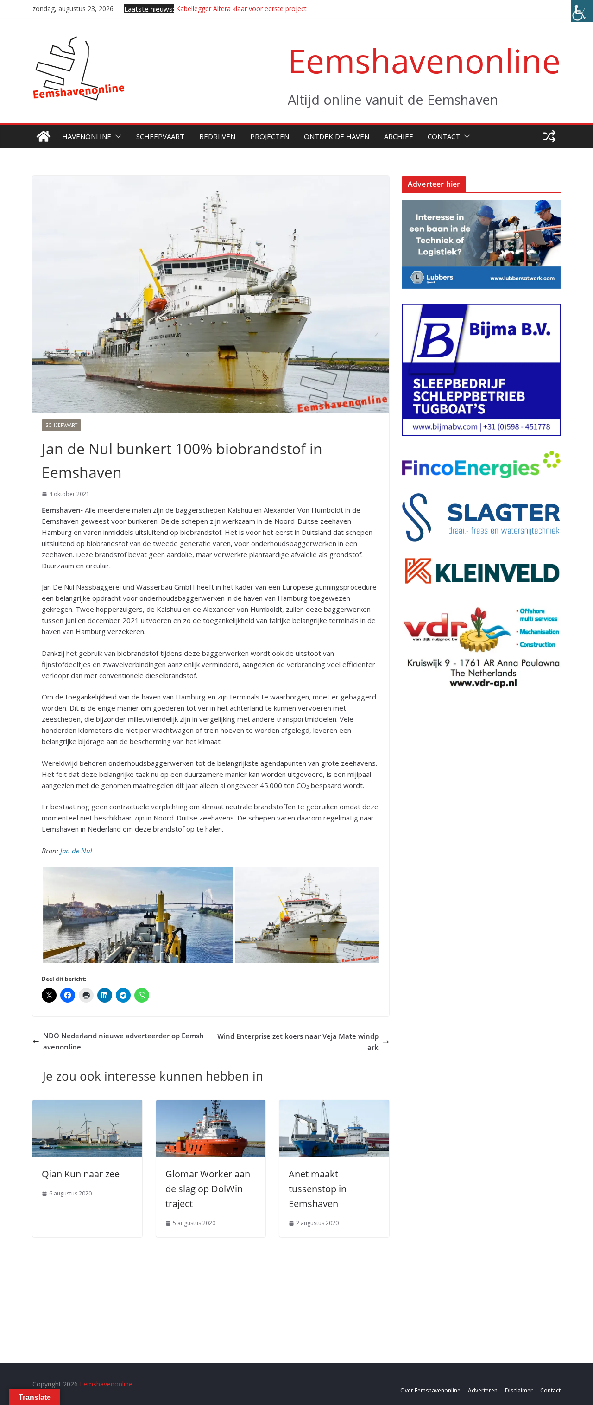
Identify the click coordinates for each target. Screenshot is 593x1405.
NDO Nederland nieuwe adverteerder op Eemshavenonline (123, 1041)
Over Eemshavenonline (430, 1390)
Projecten (269, 136)
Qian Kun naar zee (81, 1174)
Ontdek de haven (336, 136)
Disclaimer (519, 1390)
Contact (444, 136)
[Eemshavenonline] (43, 136)
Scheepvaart (160, 136)
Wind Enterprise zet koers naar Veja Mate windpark (298, 1041)
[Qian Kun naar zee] (87, 1105)
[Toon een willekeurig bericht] (549, 136)
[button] (116, 136)
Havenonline (86, 136)
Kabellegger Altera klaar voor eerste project (241, 8)
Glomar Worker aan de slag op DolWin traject (207, 1189)
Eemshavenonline (424, 60)
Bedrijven (217, 136)
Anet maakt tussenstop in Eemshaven (318, 1189)
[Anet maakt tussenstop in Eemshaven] (334, 1105)
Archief (398, 136)
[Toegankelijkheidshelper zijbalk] (582, 11)
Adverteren (483, 1390)
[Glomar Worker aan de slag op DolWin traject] (211, 1105)
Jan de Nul (76, 850)
